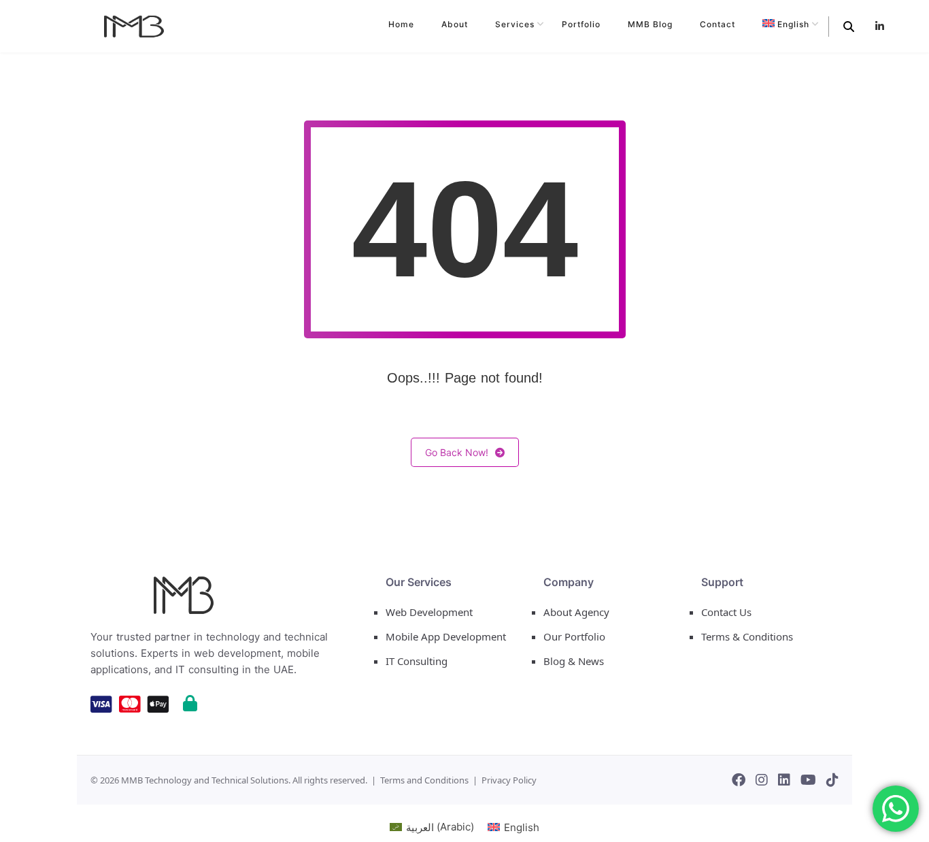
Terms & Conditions (747, 636)
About (454, 24)
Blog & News (573, 661)
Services (515, 24)
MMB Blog (650, 24)
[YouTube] (808, 780)
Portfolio (581, 24)
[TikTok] (832, 780)
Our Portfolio (574, 636)
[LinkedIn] (784, 780)
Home (401, 24)
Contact (717, 24)
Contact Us (726, 612)
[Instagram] (762, 780)
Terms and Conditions (424, 780)
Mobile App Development (446, 636)
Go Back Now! (456, 452)
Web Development (429, 612)
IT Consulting (416, 661)
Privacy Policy (509, 780)
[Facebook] (738, 780)
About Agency (576, 612)
